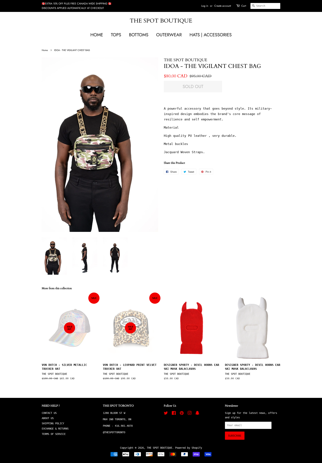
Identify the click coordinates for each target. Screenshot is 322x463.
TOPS (116, 34)
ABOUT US (48, 418)
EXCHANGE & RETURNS (55, 428)
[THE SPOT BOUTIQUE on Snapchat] (197, 413)
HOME (96, 34)
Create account (222, 6)
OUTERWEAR (169, 34)
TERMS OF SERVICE (54, 433)
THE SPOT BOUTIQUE (161, 20)
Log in (204, 6)
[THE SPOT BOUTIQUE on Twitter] (166, 413)
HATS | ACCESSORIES (211, 34)
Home (45, 50)
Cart (243, 6)
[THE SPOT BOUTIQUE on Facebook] (174, 413)
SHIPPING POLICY (53, 423)
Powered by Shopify (188, 447)
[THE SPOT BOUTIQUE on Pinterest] (182, 413)
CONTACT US (49, 412)
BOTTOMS (138, 34)
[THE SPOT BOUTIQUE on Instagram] (189, 413)
